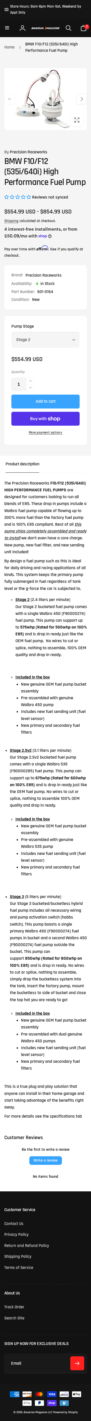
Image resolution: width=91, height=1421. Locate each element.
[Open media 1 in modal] (45, 99)
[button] (8, 28)
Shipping (11, 221)
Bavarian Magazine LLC (38, 1412)
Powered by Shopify (65, 1412)
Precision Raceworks (25, 152)
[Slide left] (9, 99)
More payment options (45, 432)
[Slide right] (81, 99)
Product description (22, 464)
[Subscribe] (77, 1363)
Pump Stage (22, 326)
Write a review (46, 1160)
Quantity (18, 372)
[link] (45, 10)
